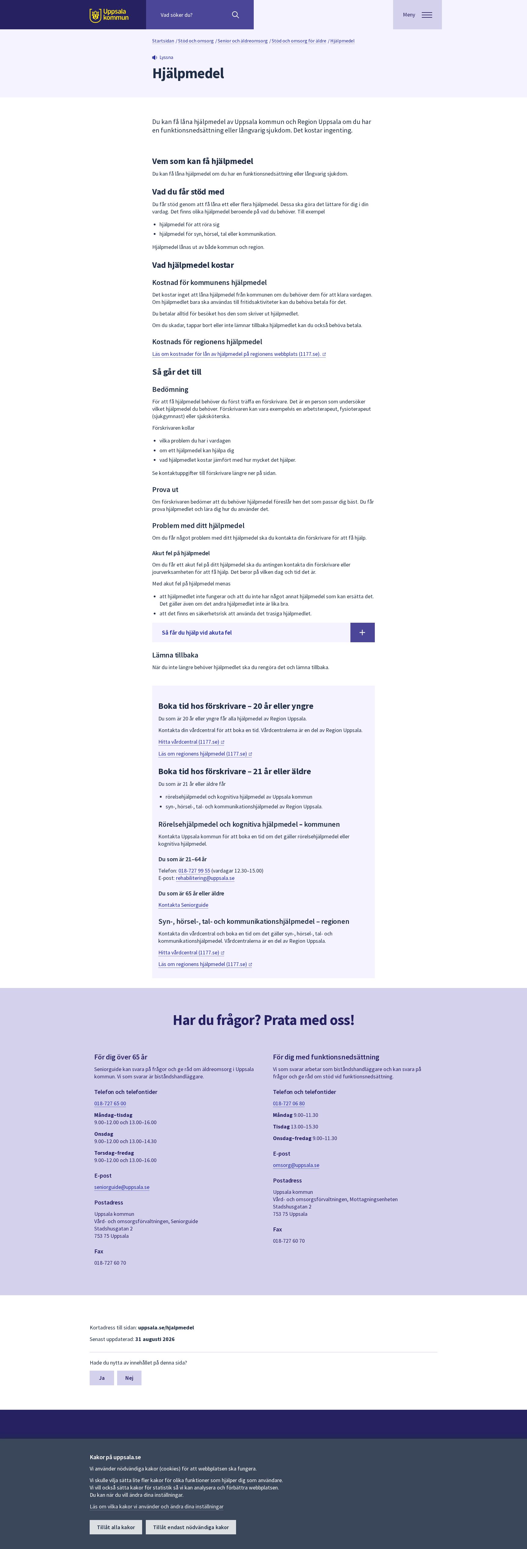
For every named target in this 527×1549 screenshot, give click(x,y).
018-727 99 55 (194, 870)
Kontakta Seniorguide (183, 904)
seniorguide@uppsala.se (121, 1186)
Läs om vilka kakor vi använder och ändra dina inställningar (157, 1506)
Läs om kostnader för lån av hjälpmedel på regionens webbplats (237, 353)
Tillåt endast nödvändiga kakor (191, 1527)
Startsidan (163, 41)
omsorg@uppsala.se (296, 1164)
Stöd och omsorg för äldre (299, 41)
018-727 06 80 (289, 1103)
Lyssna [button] (166, 57)
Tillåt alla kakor (116, 1527)
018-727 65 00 (110, 1103)
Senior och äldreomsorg (243, 41)
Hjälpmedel (342, 41)
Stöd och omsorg (196, 41)
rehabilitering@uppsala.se (205, 877)
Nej (129, 1377)
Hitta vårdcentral (189, 741)
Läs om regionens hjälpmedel (203, 753)
